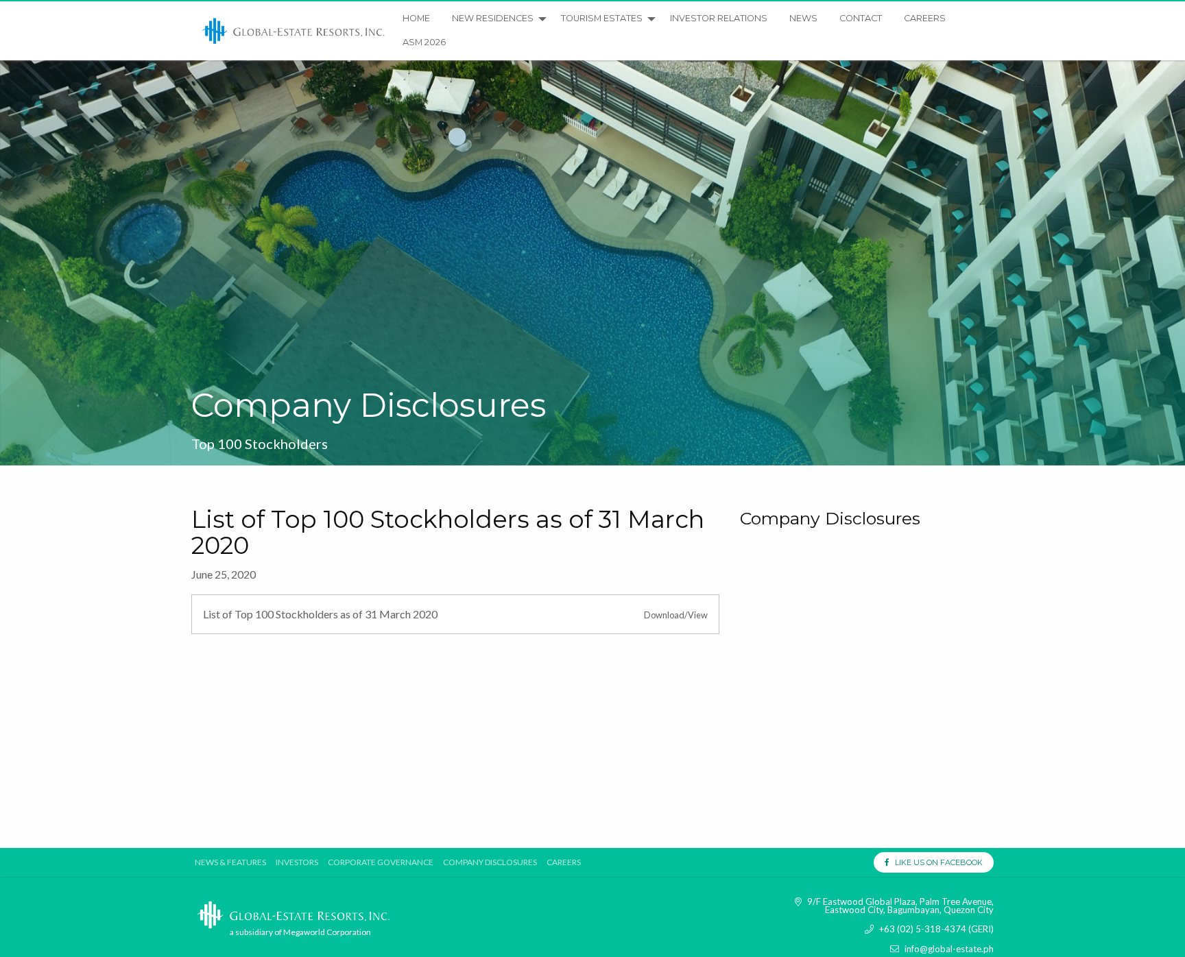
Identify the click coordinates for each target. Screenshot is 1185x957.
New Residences (493, 18)
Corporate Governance (380, 862)
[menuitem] (294, 30)
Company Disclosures (490, 862)
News (803, 18)
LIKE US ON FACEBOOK (936, 862)
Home (416, 18)
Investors (297, 862)
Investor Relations (718, 18)
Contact (860, 18)
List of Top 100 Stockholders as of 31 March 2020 (320, 613)
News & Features (230, 862)
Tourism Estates (602, 18)
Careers (925, 18)
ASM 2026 (424, 42)
